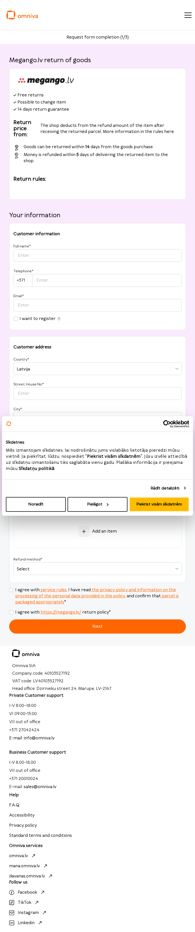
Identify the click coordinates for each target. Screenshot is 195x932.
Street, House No (28, 384)
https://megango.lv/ (61, 612)
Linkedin (26, 923)
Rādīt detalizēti (165, 488)
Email (18, 296)
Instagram (28, 913)
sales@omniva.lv (40, 787)
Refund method (27, 559)
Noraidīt (35, 504)
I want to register (38, 318)
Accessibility (22, 815)
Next (97, 626)
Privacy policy (23, 825)
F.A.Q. (14, 805)
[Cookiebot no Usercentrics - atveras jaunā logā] (167, 424)
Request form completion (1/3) (98, 37)
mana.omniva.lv (24, 866)
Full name (22, 246)
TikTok (24, 902)
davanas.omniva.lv (27, 876)
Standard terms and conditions (40, 835)
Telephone (23, 271)
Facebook (27, 892)
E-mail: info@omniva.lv (32, 738)
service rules (54, 590)
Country (21, 359)
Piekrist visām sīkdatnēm (159, 504)
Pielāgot (94, 504)
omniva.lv (18, 856)
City (17, 409)
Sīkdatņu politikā (37, 468)
